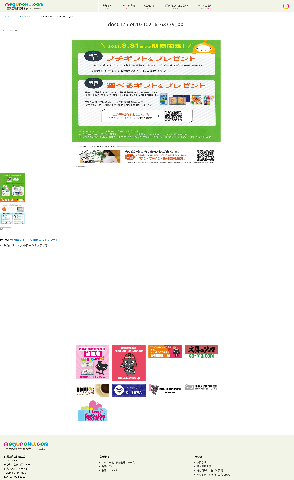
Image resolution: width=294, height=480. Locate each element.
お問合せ (201, 462)
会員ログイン (108, 466)
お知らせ (107, 7)
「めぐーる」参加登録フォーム (118, 462)
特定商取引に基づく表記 (210, 470)
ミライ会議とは (206, 7)
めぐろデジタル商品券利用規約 (213, 474)
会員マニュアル (109, 470)
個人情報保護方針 (206, 466)
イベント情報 (127, 7)
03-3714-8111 (18, 472)
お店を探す (149, 7)
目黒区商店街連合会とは (176, 7)
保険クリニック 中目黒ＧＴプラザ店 (35, 240)
